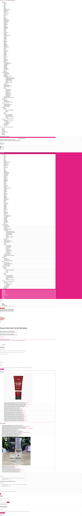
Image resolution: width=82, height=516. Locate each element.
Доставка (3, 130)
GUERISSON (6, 27)
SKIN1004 (5, 58)
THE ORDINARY (6, 64)
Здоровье (3, 134)
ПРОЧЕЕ (5, 98)
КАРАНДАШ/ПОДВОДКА (10, 269)
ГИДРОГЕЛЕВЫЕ (8, 90)
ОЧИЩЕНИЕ (6, 76)
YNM (4, 70)
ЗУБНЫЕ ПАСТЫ (8, 121)
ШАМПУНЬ (5, 100)
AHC (4, 5)
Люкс (3, 132)
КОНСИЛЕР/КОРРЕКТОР (10, 116)
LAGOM (5, 37)
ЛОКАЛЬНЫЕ (8, 91)
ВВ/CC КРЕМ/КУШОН (9, 115)
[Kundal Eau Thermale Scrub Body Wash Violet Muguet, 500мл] (14, 417)
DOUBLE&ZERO (6, 20)
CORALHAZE (6, 14)
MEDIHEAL (5, 45)
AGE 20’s (5, 4)
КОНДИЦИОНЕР (6, 259)
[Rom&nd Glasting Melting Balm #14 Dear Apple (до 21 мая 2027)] (12, 425)
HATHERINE (5, 28)
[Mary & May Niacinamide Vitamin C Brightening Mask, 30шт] (11, 433)
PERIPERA (5, 51)
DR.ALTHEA (5, 21)
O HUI (5, 49)
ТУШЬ (7, 111)
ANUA (5, 6)
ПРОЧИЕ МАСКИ (8, 95)
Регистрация (2, 512)
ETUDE (5, 25)
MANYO (5, 40)
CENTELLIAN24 (6, 12)
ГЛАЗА (5, 109)
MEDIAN (5, 43)
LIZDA (5, 39)
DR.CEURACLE (6, 22)
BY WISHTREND (6, 163)
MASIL (5, 42)
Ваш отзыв (2, 362)
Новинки (3, 133)
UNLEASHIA (5, 68)
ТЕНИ (6, 110)
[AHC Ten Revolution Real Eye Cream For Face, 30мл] (10, 435)
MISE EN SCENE (6, 199)
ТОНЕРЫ (5, 83)
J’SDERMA (5, 33)
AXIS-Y (5, 7)
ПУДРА (7, 117)
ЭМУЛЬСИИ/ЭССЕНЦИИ (8, 85)
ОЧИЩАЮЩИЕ (8, 92)
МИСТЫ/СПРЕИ (6, 84)
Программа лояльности (11, 138)
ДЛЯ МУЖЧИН (6, 124)
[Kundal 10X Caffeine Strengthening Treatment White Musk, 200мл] (14, 405)
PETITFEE (5, 52)
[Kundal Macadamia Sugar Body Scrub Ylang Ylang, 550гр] (13, 411)
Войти (8, 502)
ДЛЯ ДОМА (5, 120)
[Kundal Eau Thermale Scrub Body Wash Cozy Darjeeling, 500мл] (14, 419)
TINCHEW (5, 65)
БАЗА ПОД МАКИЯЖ (9, 114)
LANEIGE (5, 190)
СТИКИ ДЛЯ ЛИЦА (7, 86)
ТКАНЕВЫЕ (7, 94)
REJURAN (5, 54)
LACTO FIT (5, 36)
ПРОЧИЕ (5, 71)
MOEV (5, 48)
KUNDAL (5, 34)
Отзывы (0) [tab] (4, 344)
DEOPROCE (5, 19)
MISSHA (5, 47)
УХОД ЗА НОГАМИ (7, 105)
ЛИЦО (5, 113)
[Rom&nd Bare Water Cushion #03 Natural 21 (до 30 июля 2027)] (12, 431)
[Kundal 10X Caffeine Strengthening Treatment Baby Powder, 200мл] (18, 401)
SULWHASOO (6, 60)
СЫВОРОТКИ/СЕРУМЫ (7, 75)
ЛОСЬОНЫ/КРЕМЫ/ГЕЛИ (8, 104)
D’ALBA (5, 18)
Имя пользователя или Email (5, 498)
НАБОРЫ (5, 125)
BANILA (5, 8)
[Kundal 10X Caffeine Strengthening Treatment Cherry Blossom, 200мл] (15, 403)
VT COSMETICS (6, 69)
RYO (4, 57)
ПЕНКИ (7, 81)
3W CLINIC (5, 2)
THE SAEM (5, 217)
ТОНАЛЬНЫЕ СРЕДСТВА (10, 118)
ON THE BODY (6, 50)
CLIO (4, 13)
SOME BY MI (6, 59)
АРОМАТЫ (7, 122)
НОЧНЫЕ (7, 248)
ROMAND (5, 55)
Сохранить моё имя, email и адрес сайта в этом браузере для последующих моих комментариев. (17, 367)
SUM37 (5, 61)
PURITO (5, 53)
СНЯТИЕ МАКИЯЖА (9, 80)
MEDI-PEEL (5, 46)
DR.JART (5, 23)
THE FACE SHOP (6, 62)
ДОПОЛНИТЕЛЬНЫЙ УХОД (8, 101)
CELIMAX (5, 11)
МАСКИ (5, 88)
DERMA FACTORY (6, 172)
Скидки (3, 129)
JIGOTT (5, 31)
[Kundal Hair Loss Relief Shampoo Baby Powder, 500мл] (13, 409)
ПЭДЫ (5, 87)
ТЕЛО (3, 102)
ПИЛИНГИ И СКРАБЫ (9, 82)
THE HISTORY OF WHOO (7, 63)
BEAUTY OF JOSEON (7, 9)
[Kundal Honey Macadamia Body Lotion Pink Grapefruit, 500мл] (14, 415)
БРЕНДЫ (3, 154)
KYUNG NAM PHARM (7, 35)
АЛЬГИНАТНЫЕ (8, 89)
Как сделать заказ (5, 294)
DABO (5, 17)
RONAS (5, 208)
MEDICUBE (5, 44)
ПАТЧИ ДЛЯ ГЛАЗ (8, 93)
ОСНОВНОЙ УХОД (5, 72)
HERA (5, 29)
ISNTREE (5, 30)
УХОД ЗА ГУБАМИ (7, 96)
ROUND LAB (6, 56)
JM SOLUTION (6, 32)
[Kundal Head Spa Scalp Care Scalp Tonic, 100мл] (12, 407)
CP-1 (4, 16)
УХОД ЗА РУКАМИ (7, 106)
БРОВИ (5, 108)
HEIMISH (5, 181)
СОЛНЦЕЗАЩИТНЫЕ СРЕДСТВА (9, 97)
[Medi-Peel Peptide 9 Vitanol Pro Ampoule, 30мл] (10, 429)
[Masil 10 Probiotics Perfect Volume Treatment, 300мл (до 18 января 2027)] (14, 427)
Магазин (3, 128)
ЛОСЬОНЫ (5, 74)
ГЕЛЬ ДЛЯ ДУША (6, 103)
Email (1, 365)
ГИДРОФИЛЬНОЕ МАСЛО (10, 77)
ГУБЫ (5, 112)
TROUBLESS (6, 67)
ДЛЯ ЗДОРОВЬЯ (6, 123)
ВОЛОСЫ (3, 99)
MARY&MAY (6, 41)
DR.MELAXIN (6, 24)
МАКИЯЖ (3, 107)
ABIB (4, 3)
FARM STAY (5, 26)
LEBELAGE (5, 38)
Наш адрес (3, 131)
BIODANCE (5, 10)
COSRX (5, 15)
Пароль (1, 500)
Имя (1, 364)
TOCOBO (5, 66)
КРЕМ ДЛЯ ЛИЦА (6, 73)
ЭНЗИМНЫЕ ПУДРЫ (9, 79)
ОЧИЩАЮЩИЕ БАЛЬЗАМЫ (10, 78)
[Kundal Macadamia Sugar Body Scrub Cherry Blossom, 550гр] (14, 413)
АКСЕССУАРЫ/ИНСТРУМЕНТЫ (9, 119)
